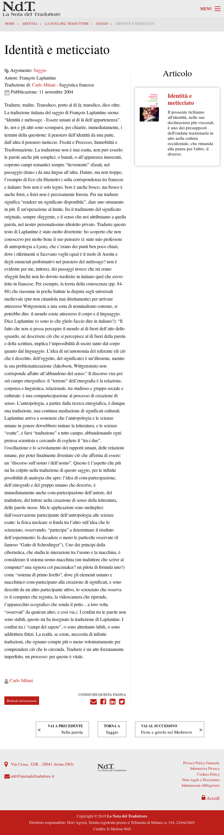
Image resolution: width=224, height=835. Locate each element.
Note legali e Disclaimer (201, 779)
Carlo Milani (43, 85)
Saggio (102, 23)
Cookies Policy (208, 774)
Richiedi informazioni (21, 700)
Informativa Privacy (205, 768)
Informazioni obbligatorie (201, 785)
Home (10, 23)
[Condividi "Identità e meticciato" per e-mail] (93, 700)
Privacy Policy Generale (201, 762)
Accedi (212, 798)
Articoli (29, 23)
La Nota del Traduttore (67, 23)
